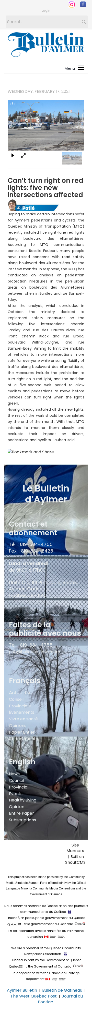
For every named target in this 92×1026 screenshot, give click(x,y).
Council (16, 780)
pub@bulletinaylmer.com (34, 652)
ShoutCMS (75, 862)
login (46, 10)
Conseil (16, 699)
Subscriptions (22, 820)
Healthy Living (22, 800)
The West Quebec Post (33, 996)
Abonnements (23, 739)
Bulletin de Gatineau (62, 990)
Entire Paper (21, 813)
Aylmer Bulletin (22, 990)
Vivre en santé (23, 719)
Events (15, 794)
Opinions (17, 725)
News (14, 774)
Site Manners (75, 851)
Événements (21, 712)
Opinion (16, 807)
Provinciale (20, 706)
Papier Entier (22, 732)
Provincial (18, 787)
